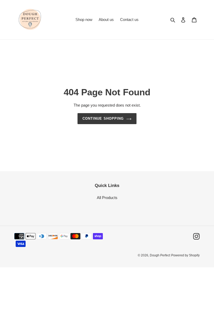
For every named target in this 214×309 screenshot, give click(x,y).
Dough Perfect (160, 255)
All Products (107, 197)
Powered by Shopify (185, 255)
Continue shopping (103, 118)
